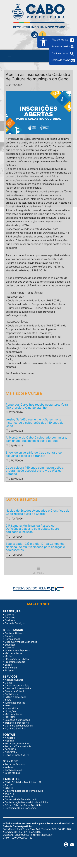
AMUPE (9, 785)
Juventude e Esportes (17, 650)
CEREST (9, 682)
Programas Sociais (15, 661)
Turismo (9, 670)
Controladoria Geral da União (21, 799)
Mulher (9, 656)
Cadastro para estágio (17, 685)
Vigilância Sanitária (15, 728)
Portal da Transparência (18, 746)
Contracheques (13, 770)
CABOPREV (11, 752)
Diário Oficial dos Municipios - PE (23, 782)
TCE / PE (10, 793)
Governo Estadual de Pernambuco (24, 790)
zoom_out (71, 53)
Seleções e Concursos (17, 719)
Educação (10, 644)
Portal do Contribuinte (17, 743)
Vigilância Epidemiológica (19, 725)
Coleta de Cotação (15, 691)
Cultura (9, 636)
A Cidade (10, 737)
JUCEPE (9, 787)
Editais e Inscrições (15, 696)
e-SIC (8, 699)
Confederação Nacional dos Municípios (26, 802)
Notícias (9, 740)
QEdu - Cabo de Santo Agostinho (23, 805)
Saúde (8, 664)
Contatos (10, 617)
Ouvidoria (10, 620)
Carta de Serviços (15, 623)
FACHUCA (10, 749)
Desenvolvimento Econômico (21, 641)
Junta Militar (12, 708)
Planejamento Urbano (17, 659)
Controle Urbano (14, 633)
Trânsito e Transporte (17, 722)
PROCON (10, 717)
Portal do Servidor (15, 764)
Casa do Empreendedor (18, 688)
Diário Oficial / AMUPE (17, 755)
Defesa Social (12, 638)
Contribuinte (12, 694)
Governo (10, 614)
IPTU (7, 705)
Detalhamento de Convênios (21, 808)
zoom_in (72, 46)
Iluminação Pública (15, 702)
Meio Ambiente (13, 653)
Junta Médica (12, 772)
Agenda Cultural (14, 679)
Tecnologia (11, 667)
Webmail (9, 767)
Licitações (10, 711)
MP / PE (9, 796)
